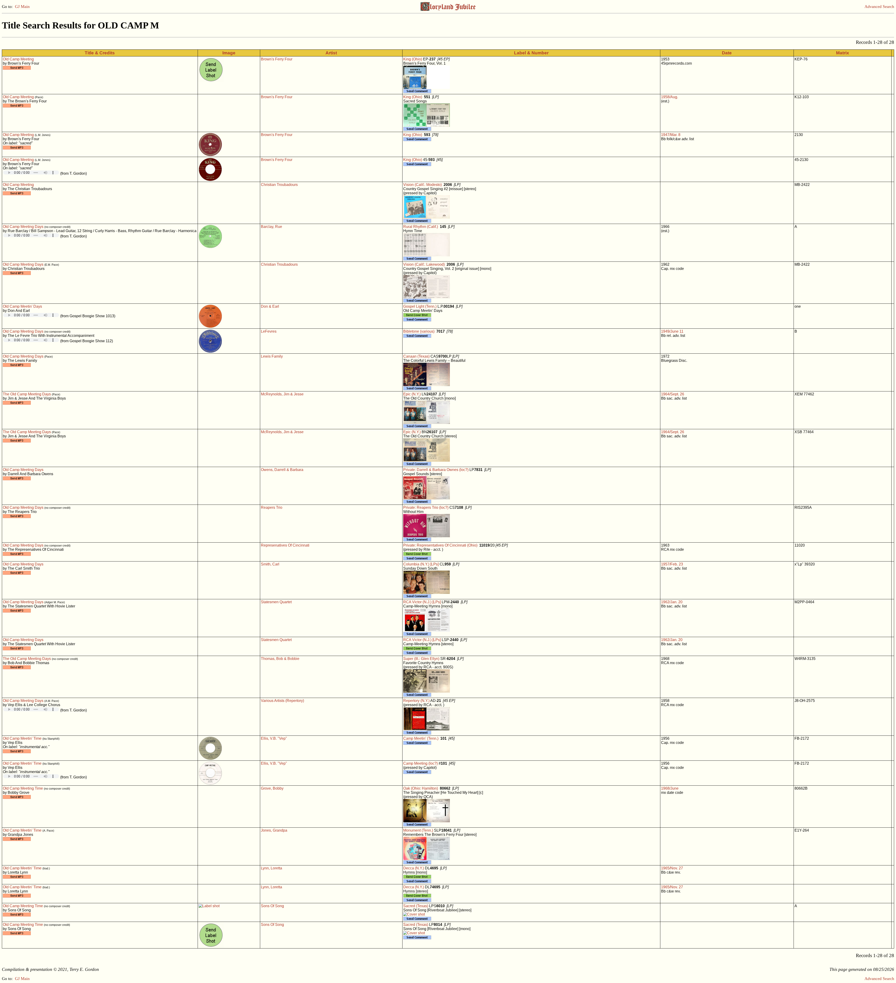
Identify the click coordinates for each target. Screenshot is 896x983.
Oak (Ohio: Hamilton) (420, 788)
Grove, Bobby (272, 788)
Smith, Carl (270, 564)
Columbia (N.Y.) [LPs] (421, 564)
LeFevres (268, 331)
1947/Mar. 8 (670, 135)
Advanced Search (879, 6)
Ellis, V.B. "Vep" (274, 738)
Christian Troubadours (279, 185)
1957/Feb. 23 (672, 564)
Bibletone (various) (418, 331)
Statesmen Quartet (276, 602)
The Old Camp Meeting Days (27, 394)
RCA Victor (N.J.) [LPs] (422, 602)
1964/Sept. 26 (672, 394)
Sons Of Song (272, 906)
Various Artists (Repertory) (282, 701)
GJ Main (22, 6)
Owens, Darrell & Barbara (282, 470)
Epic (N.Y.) (412, 394)
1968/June (670, 788)
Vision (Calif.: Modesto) (422, 185)
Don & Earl (270, 306)
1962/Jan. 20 (671, 602)
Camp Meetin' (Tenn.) (420, 738)
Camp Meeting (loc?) (420, 763)
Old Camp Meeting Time (23, 788)
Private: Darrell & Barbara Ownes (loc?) (436, 470)
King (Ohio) (412, 59)
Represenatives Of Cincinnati (285, 545)
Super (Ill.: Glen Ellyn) (421, 659)
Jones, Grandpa (274, 830)
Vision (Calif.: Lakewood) (424, 264)
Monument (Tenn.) (418, 830)
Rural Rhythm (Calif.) (420, 227)
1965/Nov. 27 (672, 868)
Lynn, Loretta (271, 868)
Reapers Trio (271, 507)
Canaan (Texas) (416, 356)
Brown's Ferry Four (276, 59)
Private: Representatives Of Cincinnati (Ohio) (440, 545)
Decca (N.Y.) (413, 868)
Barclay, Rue (271, 227)
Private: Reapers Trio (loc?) (425, 507)
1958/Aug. (669, 97)
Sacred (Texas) (415, 906)
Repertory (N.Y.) (416, 701)
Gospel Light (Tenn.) (420, 306)
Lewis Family (272, 356)
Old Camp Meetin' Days (22, 306)
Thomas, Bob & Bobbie (280, 659)
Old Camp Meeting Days (23, 227)
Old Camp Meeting (18, 59)
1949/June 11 (672, 331)
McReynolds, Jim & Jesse (282, 394)
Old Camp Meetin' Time (22, 738)
